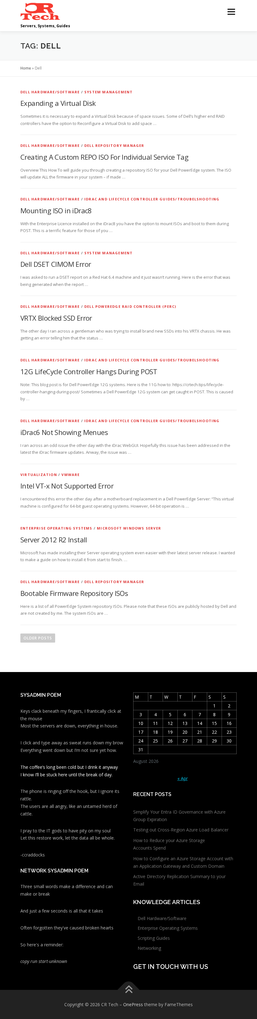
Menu (231, 11)
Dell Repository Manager (114, 145)
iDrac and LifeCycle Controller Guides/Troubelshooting (152, 199)
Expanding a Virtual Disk (58, 103)
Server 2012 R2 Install (53, 539)
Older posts (38, 638)
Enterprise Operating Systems (56, 528)
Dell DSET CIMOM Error (55, 264)
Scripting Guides (154, 938)
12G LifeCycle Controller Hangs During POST (88, 371)
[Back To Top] (129, 990)
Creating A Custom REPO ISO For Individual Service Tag (104, 157)
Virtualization (38, 474)
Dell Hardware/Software (50, 92)
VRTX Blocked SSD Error (56, 318)
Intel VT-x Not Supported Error (66, 485)
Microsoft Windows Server (129, 528)
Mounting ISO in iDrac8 (56, 210)
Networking (149, 948)
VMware (70, 474)
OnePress (133, 1004)
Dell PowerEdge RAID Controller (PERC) (130, 306)
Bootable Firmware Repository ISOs (74, 593)
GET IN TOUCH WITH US (170, 966)
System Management (108, 92)
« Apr (182, 778)
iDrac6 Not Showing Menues (64, 432)
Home (25, 68)
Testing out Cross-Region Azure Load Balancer (180, 830)
